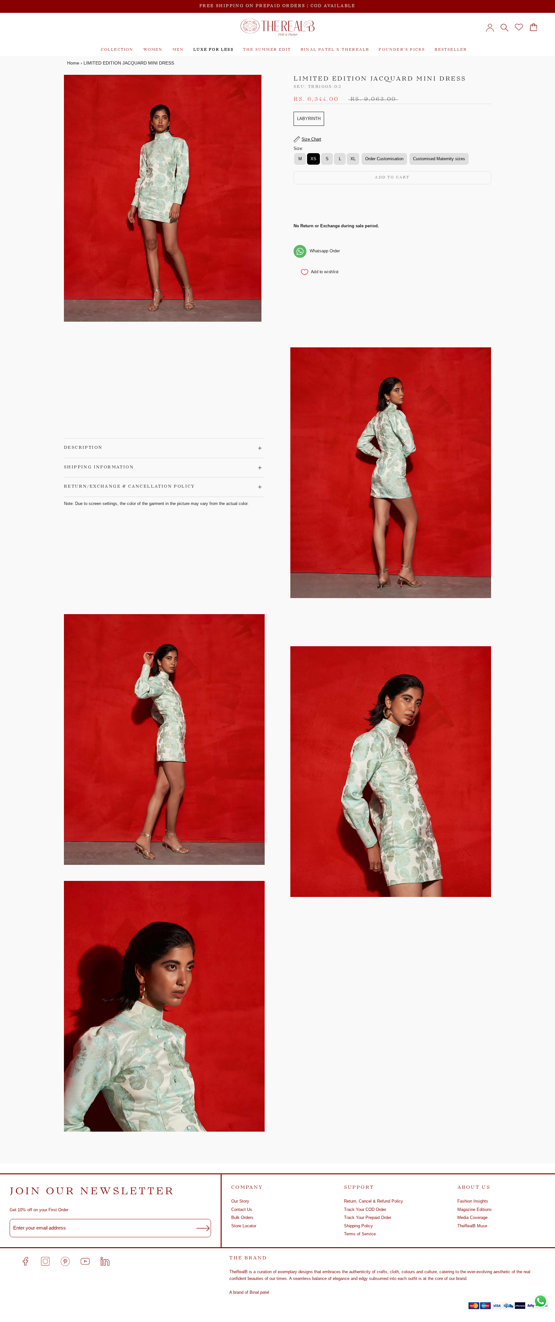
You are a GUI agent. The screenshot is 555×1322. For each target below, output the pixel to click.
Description (83, 448)
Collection (117, 50)
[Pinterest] (65, 1261)
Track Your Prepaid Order (367, 1217)
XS (313, 159)
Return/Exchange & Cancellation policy (129, 487)
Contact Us (241, 1209)
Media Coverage (472, 1217)
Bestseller (451, 50)
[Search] (504, 27)
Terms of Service (360, 1233)
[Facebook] (25, 1261)
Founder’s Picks (402, 50)
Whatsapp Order (325, 251)
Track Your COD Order (365, 1209)
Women (153, 50)
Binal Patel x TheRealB (335, 50)
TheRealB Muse (472, 1225)
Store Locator (243, 1225)
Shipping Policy (358, 1225)
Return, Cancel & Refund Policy (373, 1201)
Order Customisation (384, 159)
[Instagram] (45, 1261)
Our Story (240, 1201)
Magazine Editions (474, 1209)
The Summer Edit (267, 50)
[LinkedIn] (105, 1261)
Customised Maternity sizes (439, 159)
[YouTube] (85, 1261)
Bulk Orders (242, 1217)
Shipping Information (99, 467)
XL (353, 159)
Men (178, 50)
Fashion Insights (472, 1201)
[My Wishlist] (518, 27)
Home (73, 62)
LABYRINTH (309, 119)
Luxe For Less (213, 50)
